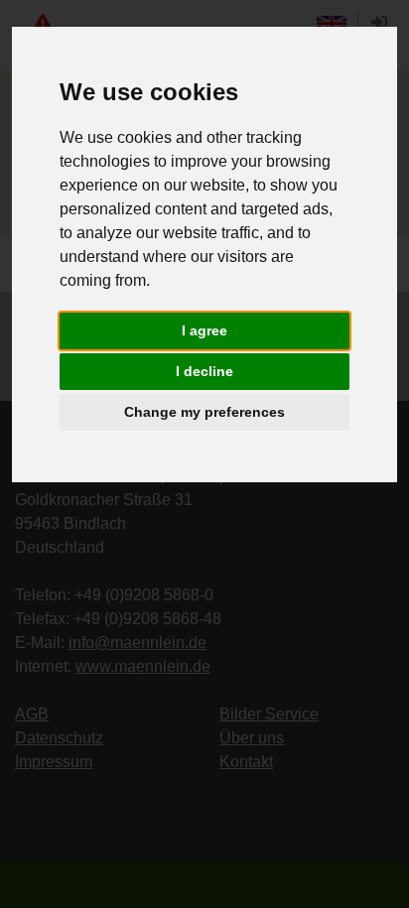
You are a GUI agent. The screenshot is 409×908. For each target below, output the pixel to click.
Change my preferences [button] (204, 412)
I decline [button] (204, 371)
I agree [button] (204, 330)
